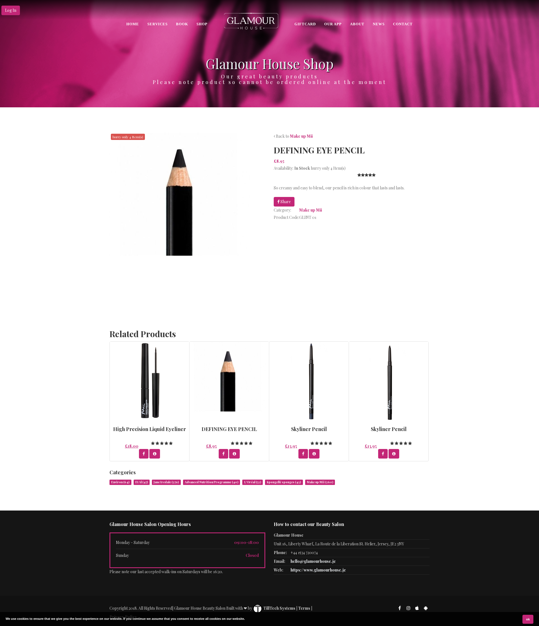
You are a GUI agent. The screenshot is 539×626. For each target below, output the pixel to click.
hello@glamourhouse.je (313, 561)
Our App (333, 24)
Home (132, 24)
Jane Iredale (166, 482)
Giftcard (305, 24)
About (357, 24)
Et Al (141, 482)
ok (528, 619)
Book (182, 24)
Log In (10, 10)
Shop (202, 24)
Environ (120, 482)
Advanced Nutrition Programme (211, 482)
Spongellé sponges (284, 482)
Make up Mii (301, 136)
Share (285, 201)
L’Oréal (252, 482)
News (379, 24)
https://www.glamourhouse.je (318, 570)
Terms (304, 608)
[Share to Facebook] (144, 454)
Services (157, 24)
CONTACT (403, 24)
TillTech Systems (278, 608)
